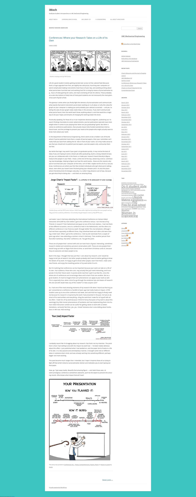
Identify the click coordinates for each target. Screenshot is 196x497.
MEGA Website (125, 56)
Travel (134, 208)
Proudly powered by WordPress (58, 487)
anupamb (124, 231)
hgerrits (123, 236)
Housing (132, 192)
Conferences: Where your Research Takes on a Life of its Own (78, 39)
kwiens (123, 240)
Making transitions (132, 199)
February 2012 (125, 134)
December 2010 (126, 168)
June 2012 (124, 129)
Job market (139, 195)
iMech (53, 10)
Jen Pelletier (125, 238)
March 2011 (125, 161)
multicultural (128, 202)
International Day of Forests (128, 193)
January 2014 (125, 105)
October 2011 (125, 144)
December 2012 (126, 117)
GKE (132, 190)
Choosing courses (131, 183)
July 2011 (124, 151)
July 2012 (124, 127)
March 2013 (125, 112)
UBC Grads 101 (86, 19)
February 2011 (125, 164)
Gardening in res (125, 190)
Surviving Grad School (69, 19)
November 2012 (126, 120)
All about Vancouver (117, 19)
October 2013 (125, 107)
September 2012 (126, 124)
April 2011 (124, 159)
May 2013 (124, 110)
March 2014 (125, 103)
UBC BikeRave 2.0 (126, 78)
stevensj (123, 245)
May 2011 (124, 156)
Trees (139, 208)
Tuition (143, 208)
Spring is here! (125, 81)
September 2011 (126, 146)
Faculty (127, 188)
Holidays (125, 191)
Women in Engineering (129, 214)
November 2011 (126, 142)
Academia (124, 183)
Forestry (132, 188)
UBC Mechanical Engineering (133, 36)
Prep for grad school (133, 204)
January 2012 (125, 137)
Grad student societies (139, 190)
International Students (127, 195)
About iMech (53, 19)
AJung (50, 467)
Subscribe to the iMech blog (131, 44)
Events (123, 188)
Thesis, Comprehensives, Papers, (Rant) (87, 465)
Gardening (137, 188)
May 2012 (124, 132)
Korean (123, 197)
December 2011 (126, 139)
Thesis (144, 207)
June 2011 (124, 154)
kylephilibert (125, 243)
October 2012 (125, 122)
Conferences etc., (69, 465)
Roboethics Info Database (129, 59)
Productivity (124, 207)
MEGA (123, 202)
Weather (125, 210)
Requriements (132, 207)
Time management (126, 208)
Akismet (13, 496)
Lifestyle (137, 197)
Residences (139, 207)
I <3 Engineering (100, 19)
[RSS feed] (126, 228)
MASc (145, 200)
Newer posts (107, 480)
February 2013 (125, 115)
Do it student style (133, 186)
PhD (134, 202)
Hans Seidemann (126, 233)
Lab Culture (129, 197)
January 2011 (125, 166)
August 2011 (125, 149)
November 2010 (126, 171)
